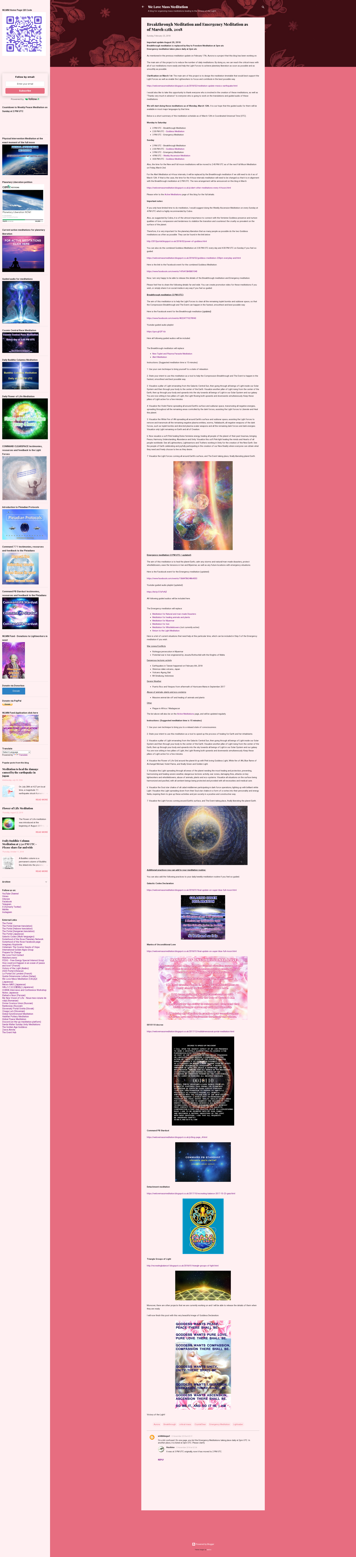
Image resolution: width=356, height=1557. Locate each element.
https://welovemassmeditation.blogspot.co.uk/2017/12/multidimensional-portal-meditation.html (190, 1031)
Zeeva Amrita (8, 1029)
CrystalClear (200, 1424)
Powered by (17, 99)
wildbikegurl (164, 1436)
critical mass (185, 1424)
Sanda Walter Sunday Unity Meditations (21, 1024)
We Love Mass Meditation (168, 6)
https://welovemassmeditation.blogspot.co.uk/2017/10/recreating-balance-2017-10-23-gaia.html (191, 1193)
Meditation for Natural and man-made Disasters (174, 614)
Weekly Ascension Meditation (176, 155)
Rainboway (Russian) (12, 1006)
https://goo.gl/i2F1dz (156, 331)
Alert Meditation (159, 357)
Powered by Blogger (204, 1544)
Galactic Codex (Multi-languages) (18, 936)
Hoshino (170, 1447)
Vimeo (5, 896)
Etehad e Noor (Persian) (13, 995)
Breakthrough (170, 1424)
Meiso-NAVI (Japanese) (14, 984)
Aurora (157, 1424)
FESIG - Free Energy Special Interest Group (23, 960)
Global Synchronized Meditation (17, 1014)
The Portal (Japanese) (13, 934)
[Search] (263, 7)
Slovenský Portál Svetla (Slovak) (18, 1008)
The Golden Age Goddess (14, 1027)
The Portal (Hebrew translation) (17, 928)
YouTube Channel (10, 893)
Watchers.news (9, 957)
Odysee (6, 899)
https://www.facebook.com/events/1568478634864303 (172, 578)
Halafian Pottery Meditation (15, 1016)
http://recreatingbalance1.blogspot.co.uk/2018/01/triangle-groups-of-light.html (182, 1265)
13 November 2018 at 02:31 (181, 1436)
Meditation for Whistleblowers (166, 627)
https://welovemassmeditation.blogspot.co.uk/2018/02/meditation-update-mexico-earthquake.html (192, 86)
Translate (23, 755)
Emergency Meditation (219, 1424)
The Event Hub (9, 1032)
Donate (16, 691)
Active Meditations (173, 194)
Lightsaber (238, 1424)
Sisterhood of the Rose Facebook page (21, 942)
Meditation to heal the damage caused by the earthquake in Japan (20, 772)
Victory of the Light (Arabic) (15, 968)
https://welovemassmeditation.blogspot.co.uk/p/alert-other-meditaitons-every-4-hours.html (189, 188)
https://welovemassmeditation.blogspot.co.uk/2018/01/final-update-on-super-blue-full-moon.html (192, 890)
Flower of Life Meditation (17, 808)
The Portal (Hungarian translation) (18, 931)
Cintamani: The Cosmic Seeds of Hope (21, 947)
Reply (161, 1460)
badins (209, 1550)
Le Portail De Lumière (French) (17, 973)
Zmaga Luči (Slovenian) (13, 1011)
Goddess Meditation (175, 131)
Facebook (7, 901)
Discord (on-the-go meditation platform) (21, 1021)
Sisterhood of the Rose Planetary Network (22, 939)
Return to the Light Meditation (166, 630)
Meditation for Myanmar (163, 620)
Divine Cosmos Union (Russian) (17, 1003)
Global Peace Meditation (14, 1019)
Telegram (6, 904)
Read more (42, 799)
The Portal (7, 923)
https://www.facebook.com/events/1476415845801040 (172, 271)
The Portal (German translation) (17, 926)
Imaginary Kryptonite (12, 944)
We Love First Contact (13, 955)
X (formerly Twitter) (11, 907)
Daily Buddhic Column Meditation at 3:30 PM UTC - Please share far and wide (19, 844)
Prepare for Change (11, 952)
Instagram (7, 912)
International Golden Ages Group (18, 949)
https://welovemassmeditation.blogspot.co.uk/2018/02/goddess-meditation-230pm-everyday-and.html (194, 258)
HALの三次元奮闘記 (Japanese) (18, 987)
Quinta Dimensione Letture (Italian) (19, 976)
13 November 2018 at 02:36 (186, 1447)
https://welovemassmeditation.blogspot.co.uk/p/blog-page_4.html (177, 1137)
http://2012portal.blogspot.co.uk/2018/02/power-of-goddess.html (177, 241)
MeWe (5, 909)
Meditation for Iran (160, 624)
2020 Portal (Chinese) (13, 971)
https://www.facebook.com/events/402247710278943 (171, 318)
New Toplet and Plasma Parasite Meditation (172, 353)
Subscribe (25, 90)
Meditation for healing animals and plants (171, 617)
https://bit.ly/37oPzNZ (157, 592)
